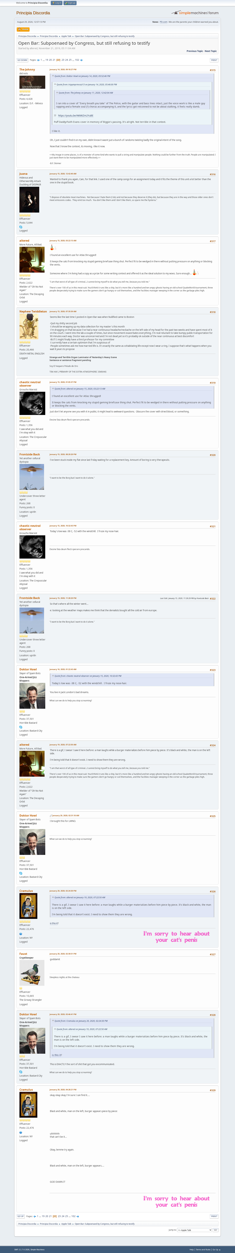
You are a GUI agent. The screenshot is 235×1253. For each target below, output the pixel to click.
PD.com (163, 21)
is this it (54, 923)
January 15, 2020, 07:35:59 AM (63, 311)
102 (77, 59)
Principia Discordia (33, 12)
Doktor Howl (28, 669)
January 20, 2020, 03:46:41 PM (63, 1014)
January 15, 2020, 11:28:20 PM (63, 598)
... (44, 59)
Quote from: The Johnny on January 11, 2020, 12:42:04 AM (86, 92)
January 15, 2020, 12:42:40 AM (63, 173)
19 (46, 59)
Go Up (21, 1216)
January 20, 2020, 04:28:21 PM (63, 1089)
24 (66, 59)
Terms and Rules (203, 1249)
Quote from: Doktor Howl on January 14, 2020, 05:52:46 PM (82, 76)
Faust (23, 954)
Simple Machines (37, 1250)
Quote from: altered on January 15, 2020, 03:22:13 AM (80, 388)
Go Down (22, 60)
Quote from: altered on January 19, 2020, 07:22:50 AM (80, 897)
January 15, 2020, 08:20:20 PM (63, 454)
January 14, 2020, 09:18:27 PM (63, 69)
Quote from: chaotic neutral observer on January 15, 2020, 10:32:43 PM (88, 675)
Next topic (211, 51)
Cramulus (26, 891)
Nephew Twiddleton (33, 311)
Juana (23, 174)
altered (24, 240)
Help (192, 1249)
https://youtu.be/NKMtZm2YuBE (75, 115)
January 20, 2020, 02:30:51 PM (63, 953)
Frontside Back (29, 454)
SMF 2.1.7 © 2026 (21, 1250)
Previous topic (195, 51)
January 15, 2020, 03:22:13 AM (63, 240)
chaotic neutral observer (30, 383)
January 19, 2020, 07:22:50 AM (63, 744)
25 (70, 59)
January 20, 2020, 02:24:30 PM (63, 890)
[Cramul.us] (20, 933)
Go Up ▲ (217, 1249)
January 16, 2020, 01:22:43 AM (63, 669)
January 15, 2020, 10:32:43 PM (63, 525)
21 (54, 59)
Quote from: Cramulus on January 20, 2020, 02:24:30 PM (81, 1020)
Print (214, 60)
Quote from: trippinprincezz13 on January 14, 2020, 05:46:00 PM (87, 84)
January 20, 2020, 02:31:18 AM (65, 815)
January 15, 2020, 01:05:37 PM (63, 382)
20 (50, 59)
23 (63, 59)
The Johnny (27, 69)
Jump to (172, 1229)
